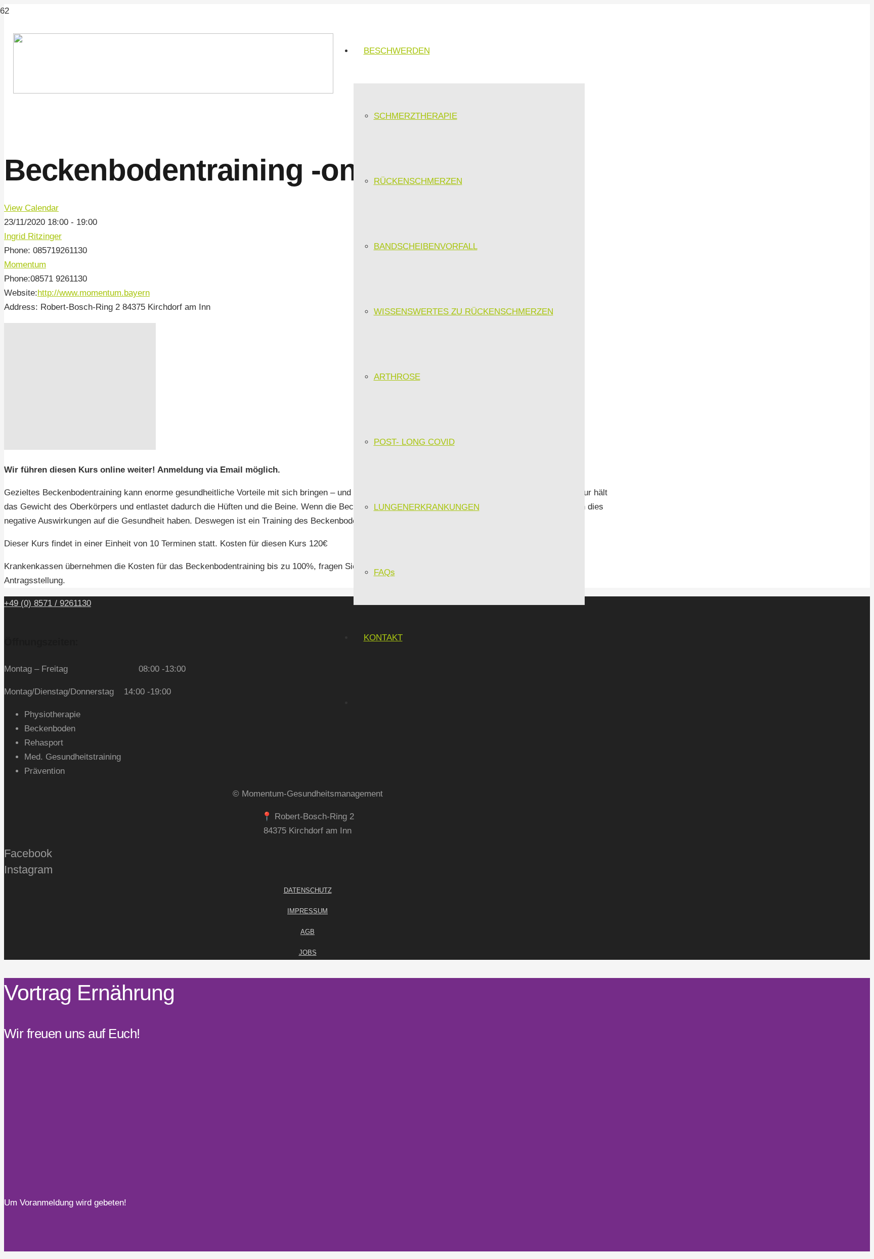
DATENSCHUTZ (308, 890)
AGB (307, 932)
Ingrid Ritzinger (33, 236)
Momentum (25, 264)
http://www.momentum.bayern (93, 293)
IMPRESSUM (307, 911)
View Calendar (31, 208)
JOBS (308, 952)
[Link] (173, 91)
